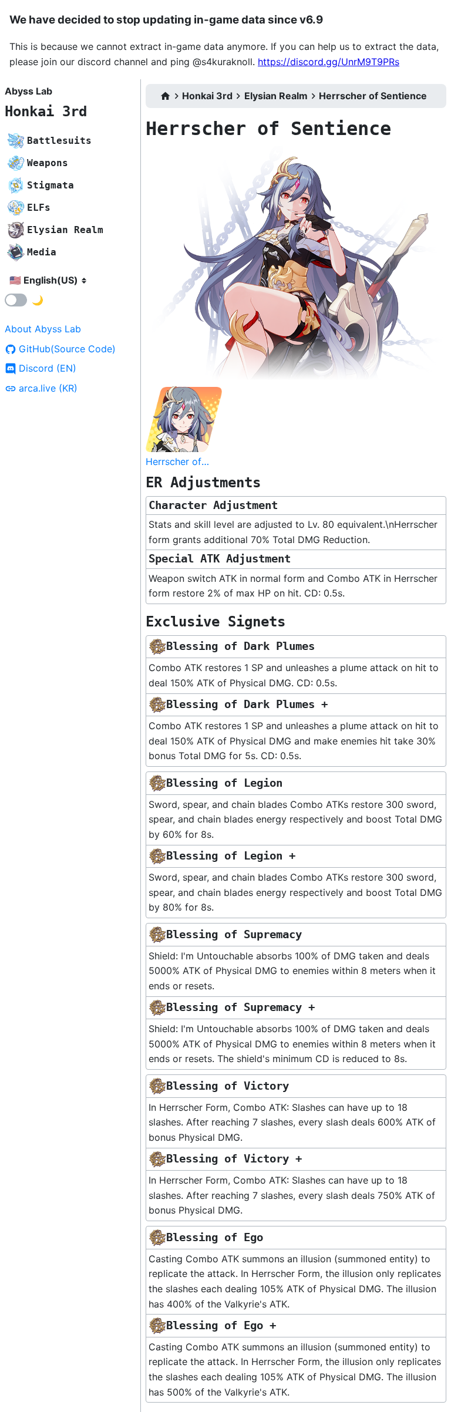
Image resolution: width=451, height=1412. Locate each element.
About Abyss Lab (43, 329)
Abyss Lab (28, 91)
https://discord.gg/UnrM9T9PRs (328, 62)
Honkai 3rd (46, 111)
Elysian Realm (276, 96)
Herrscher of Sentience (373, 96)
